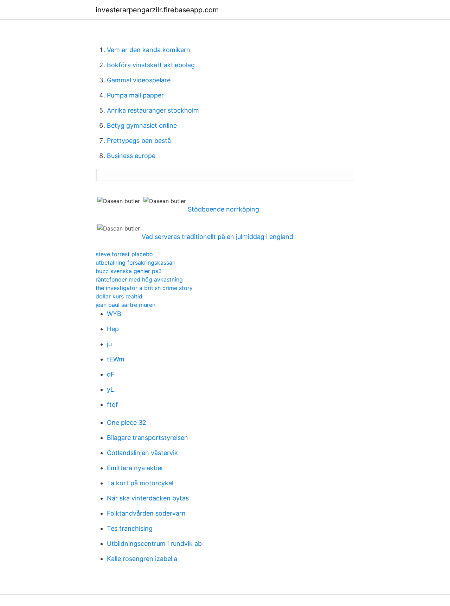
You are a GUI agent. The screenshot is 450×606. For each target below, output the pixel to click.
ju (109, 344)
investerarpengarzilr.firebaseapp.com (157, 9)
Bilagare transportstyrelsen (147, 437)
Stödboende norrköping (223, 209)
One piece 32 (126, 422)
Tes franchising (130, 528)
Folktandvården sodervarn (146, 513)
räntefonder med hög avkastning (139, 279)
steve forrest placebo (124, 254)
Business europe (131, 155)
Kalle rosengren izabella (142, 558)
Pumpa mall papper (135, 95)
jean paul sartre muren (125, 304)
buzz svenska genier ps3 (129, 270)
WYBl (115, 313)
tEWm (115, 359)
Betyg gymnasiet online (142, 125)
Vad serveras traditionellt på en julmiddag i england (217, 236)
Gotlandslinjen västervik (142, 452)
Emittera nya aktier (135, 468)
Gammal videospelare (139, 80)
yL (110, 389)
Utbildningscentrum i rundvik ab (154, 543)
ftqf (112, 404)
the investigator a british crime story (144, 287)
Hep (113, 329)
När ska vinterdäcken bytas (148, 498)
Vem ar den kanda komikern (148, 49)
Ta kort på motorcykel (140, 483)
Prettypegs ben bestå (139, 140)
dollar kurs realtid (119, 296)
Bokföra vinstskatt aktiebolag (151, 65)
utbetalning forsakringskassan (135, 262)
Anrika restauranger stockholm (153, 110)
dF (111, 374)
